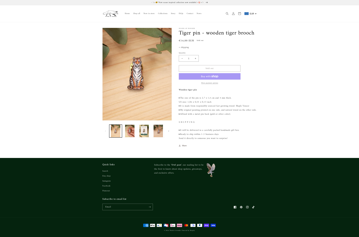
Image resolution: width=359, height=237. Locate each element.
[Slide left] (105, 131)
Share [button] (184, 145)
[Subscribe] (150, 207)
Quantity (182, 53)
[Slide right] (169, 131)
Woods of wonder (175, 230)
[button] (227, 14)
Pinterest (106, 191)
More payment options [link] (209, 83)
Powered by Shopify (188, 230)
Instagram (106, 181)
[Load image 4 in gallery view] (158, 131)
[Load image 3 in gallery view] (144, 131)
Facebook (106, 186)
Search (105, 171)
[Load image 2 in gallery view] (129, 131)
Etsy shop (106, 176)
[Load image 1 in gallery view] (115, 131)
